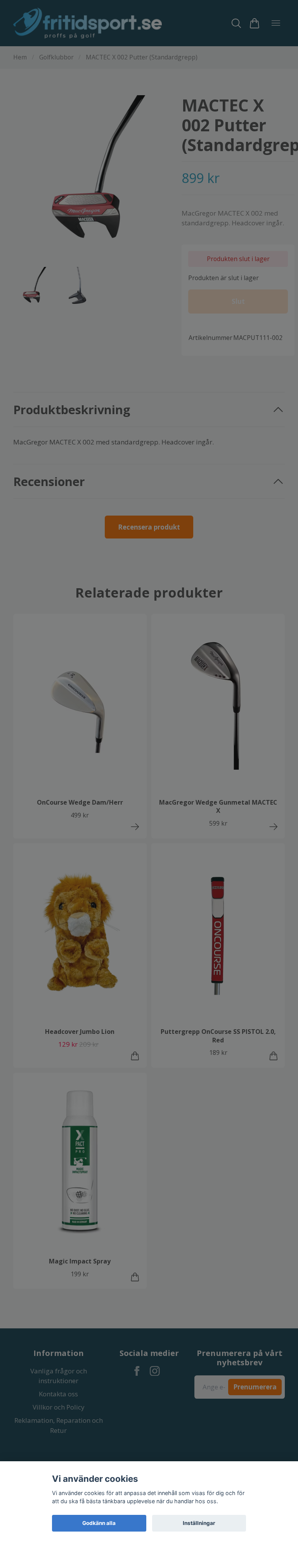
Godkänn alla (99, 1523)
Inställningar (199, 1523)
